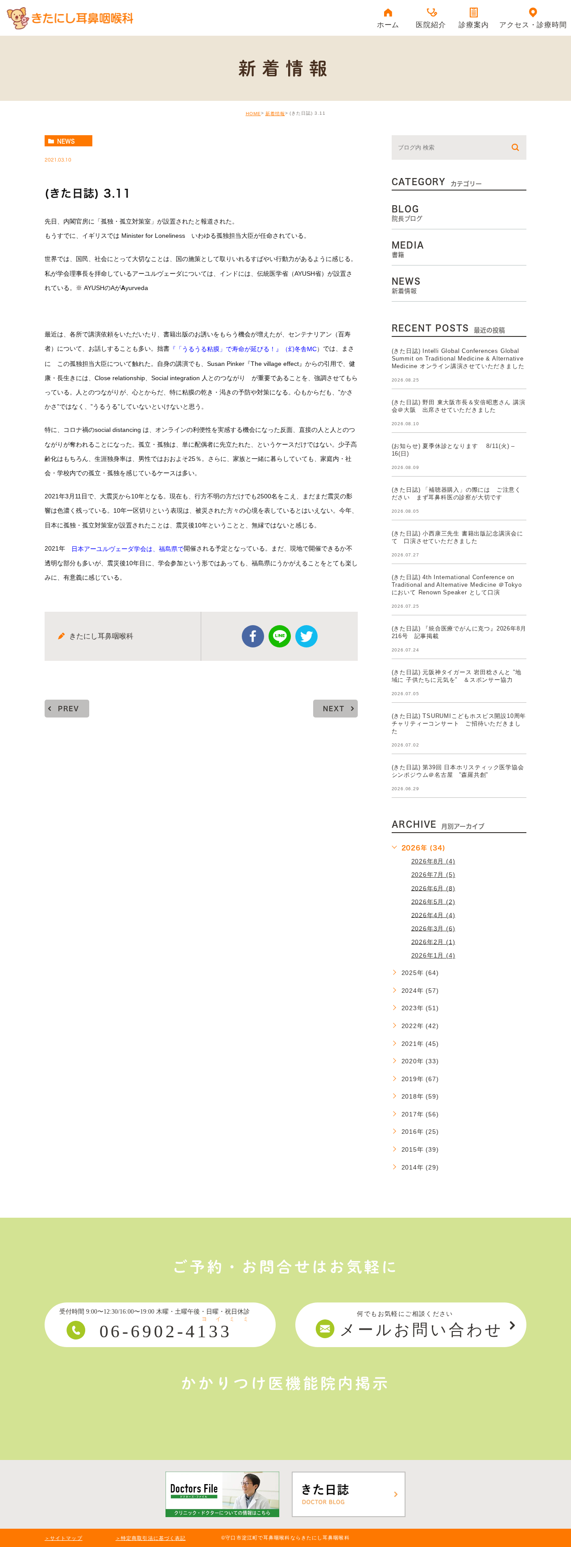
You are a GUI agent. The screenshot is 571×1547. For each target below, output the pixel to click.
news (66, 141)
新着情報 (275, 113)
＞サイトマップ (64, 1538)
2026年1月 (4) (433, 955)
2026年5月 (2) (433, 901)
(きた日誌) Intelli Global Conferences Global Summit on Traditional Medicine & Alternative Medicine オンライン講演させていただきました (458, 358)
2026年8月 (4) (433, 861)
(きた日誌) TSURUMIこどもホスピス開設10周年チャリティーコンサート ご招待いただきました (459, 723)
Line (280, 636)
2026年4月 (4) (433, 914)
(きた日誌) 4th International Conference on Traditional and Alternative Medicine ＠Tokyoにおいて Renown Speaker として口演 (457, 585)
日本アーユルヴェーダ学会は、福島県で (127, 548)
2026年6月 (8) (433, 888)
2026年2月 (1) (433, 941)
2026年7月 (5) (433, 874)
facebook (253, 636)
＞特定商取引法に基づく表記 (151, 1538)
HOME (253, 113)
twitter (306, 636)
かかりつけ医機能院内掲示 (285, 1383)
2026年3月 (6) (433, 928)
